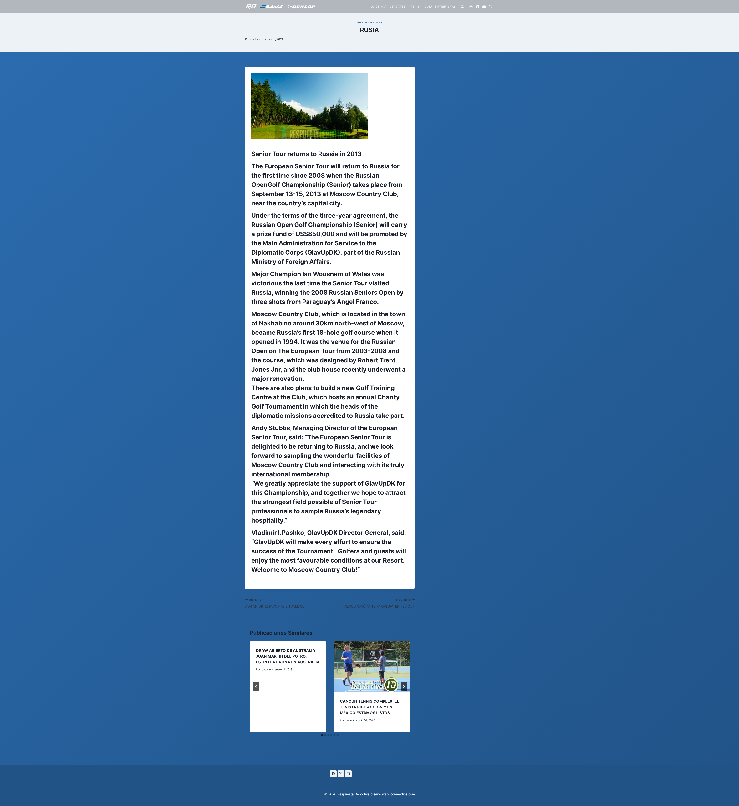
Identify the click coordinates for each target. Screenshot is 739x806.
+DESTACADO (365, 22)
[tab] (322, 735)
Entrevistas (445, 6)
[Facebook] (477, 6)
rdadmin (255, 39)
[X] (490, 6)
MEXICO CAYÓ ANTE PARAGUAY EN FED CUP (379, 603)
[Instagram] (471, 6)
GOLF (379, 22)
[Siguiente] (404, 686)
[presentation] (372, 666)
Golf (429, 6)
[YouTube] (484, 6)
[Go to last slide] (256, 686)
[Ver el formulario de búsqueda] (462, 6)
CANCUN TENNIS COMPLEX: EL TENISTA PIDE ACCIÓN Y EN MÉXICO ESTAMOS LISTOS (369, 707)
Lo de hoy (378, 6)
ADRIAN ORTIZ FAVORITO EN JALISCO (275, 603)
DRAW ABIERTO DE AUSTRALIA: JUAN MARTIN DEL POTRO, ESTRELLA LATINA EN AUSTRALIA (288, 656)
